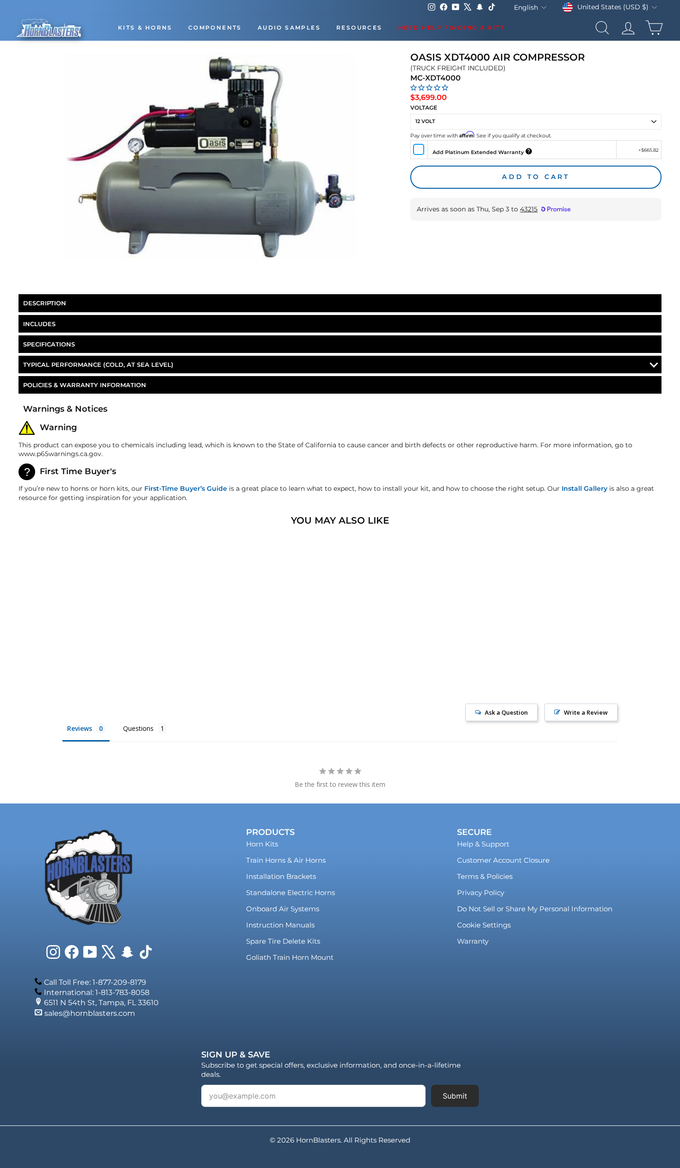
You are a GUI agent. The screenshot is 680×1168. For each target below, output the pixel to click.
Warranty (472, 941)
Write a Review (586, 712)
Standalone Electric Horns (290, 892)
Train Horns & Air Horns (286, 860)
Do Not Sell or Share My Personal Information (534, 908)
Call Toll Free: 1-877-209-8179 (95, 982)
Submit (455, 1095)
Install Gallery (584, 488)
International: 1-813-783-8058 (96, 992)
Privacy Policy (480, 892)
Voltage (423, 107)
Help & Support (483, 844)
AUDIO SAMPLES (289, 27)
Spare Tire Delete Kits (283, 941)
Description (44, 303)
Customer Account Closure (503, 860)
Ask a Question (506, 712)
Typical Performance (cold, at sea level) (98, 364)
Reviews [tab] (79, 728)
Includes (39, 324)
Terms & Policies (485, 876)
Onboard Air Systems (282, 908)
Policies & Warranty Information (84, 385)
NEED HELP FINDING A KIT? (451, 27)
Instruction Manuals (280, 925)
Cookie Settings (484, 925)
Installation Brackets (281, 876)
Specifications (49, 344)
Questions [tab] (138, 728)
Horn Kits (262, 844)
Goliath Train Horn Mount (290, 957)
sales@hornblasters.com (89, 1013)
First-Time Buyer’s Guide (185, 488)
